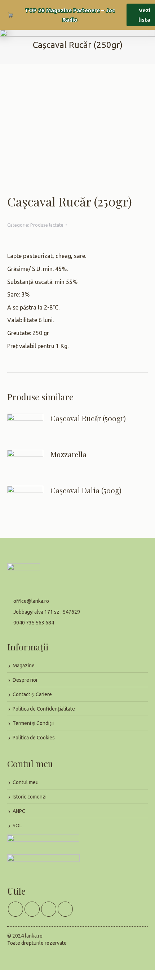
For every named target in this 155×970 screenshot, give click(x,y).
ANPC (19, 811)
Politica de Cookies (34, 737)
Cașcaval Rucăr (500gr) (88, 418)
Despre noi (25, 680)
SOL (17, 825)
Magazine (24, 665)
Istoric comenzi (29, 797)
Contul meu (26, 782)
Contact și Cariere (32, 694)
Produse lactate (46, 224)
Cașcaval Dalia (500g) (85, 490)
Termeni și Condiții (33, 723)
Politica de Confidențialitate (44, 709)
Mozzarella (68, 454)
